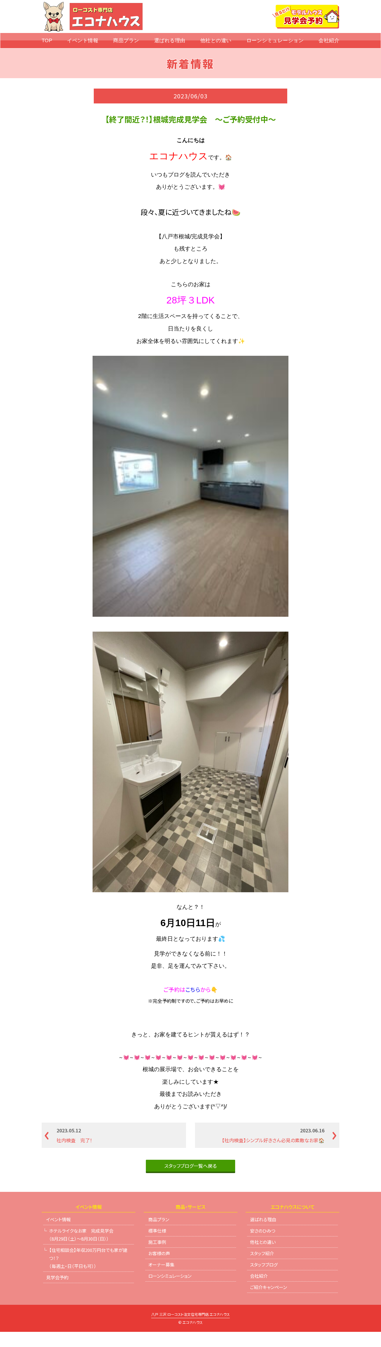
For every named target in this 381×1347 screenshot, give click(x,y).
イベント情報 (82, 40)
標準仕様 (157, 1231)
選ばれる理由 (169, 40)
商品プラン (126, 40)
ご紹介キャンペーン (268, 1287)
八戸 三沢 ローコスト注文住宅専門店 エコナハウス (190, 1315)
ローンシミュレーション (275, 40)
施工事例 (157, 1242)
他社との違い (216, 40)
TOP (47, 40)
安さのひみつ (262, 1231)
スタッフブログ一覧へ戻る (190, 1165)
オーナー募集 (161, 1264)
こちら (192, 989)
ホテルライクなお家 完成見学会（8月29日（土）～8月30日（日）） (81, 1235)
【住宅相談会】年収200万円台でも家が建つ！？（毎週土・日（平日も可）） (88, 1258)
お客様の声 (159, 1253)
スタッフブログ (264, 1264)
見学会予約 (57, 1277)
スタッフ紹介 (262, 1253)
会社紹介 (328, 40)
